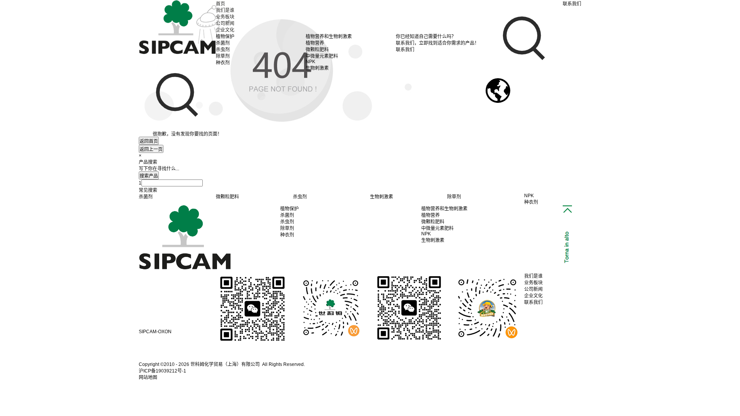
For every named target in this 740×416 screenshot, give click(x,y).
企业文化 (225, 30)
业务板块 (225, 17)
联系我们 (533, 302)
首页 (220, 4)
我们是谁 (225, 10)
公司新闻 (225, 23)
